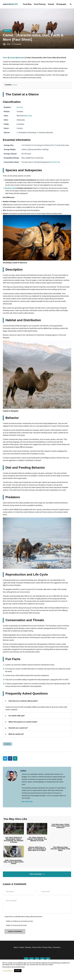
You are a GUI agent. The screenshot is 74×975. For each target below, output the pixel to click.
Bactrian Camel (10, 188)
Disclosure (56, 947)
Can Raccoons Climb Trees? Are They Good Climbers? (60, 826)
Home (5, 57)
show (14, 85)
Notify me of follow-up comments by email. (19, 921)
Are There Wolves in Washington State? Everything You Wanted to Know (13, 840)
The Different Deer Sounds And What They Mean (60, 848)
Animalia (20, 107)
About (16, 947)
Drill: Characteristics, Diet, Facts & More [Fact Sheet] (14, 862)
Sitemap (28, 947)
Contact (21, 947)
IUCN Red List (54, 162)
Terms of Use (36, 947)
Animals (12, 57)
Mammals (7, 30)
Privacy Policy (47, 947)
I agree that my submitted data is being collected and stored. (23, 916)
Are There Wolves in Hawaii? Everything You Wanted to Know (37, 839)
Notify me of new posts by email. (16, 925)
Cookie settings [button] (8, 970)
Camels (7, 744)
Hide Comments (36, 874)
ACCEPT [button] (17, 970)
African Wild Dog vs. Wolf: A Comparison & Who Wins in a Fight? (37, 848)
